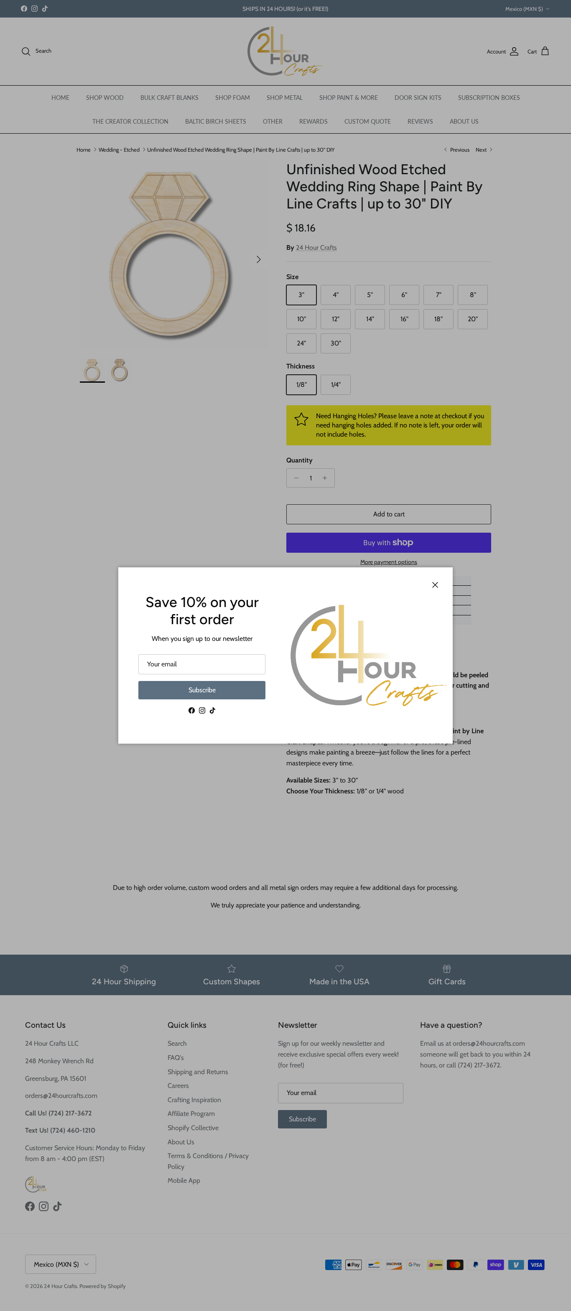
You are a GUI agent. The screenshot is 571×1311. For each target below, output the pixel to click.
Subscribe (202, 690)
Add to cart (389, 514)
